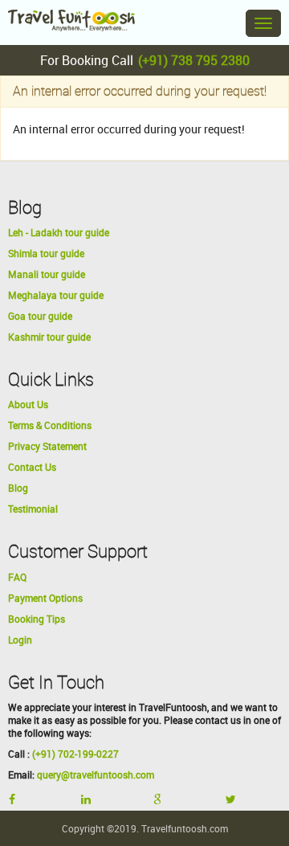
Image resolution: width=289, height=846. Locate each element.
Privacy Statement (47, 445)
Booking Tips (36, 618)
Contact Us (32, 466)
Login (20, 639)
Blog (18, 487)
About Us (28, 404)
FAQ (17, 576)
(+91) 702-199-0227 (75, 753)
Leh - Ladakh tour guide (58, 232)
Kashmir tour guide (49, 336)
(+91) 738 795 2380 (194, 60)
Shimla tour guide (46, 253)
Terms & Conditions (50, 425)
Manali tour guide (46, 274)
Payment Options (45, 597)
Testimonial (33, 508)
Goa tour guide (40, 315)
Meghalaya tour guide (56, 294)
